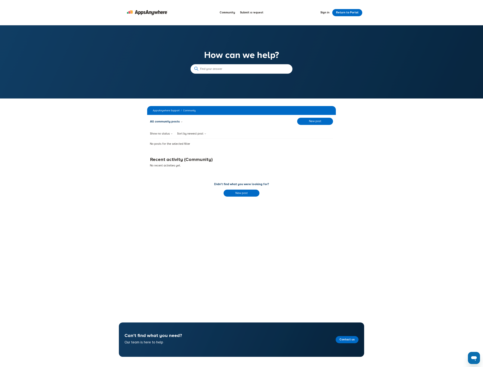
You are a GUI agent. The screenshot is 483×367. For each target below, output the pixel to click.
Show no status (160, 133)
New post (315, 121)
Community (227, 12)
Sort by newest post (190, 133)
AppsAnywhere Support (166, 110)
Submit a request (251, 12)
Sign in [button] (324, 12)
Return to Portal (347, 12)
